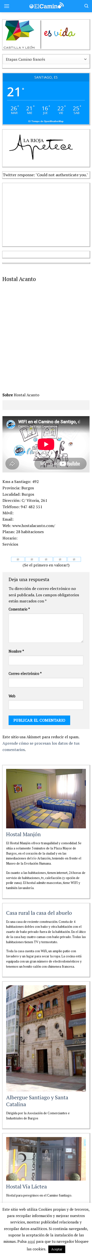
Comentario (19, 609)
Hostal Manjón (23, 834)
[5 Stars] (74, 559)
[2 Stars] (32, 559)
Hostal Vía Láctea (26, 1186)
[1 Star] (18, 559)
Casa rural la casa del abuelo (39, 912)
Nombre (16, 651)
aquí (31, 1241)
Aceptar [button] (56, 1249)
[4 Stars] (60, 559)
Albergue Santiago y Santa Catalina (37, 1101)
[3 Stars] (46, 559)
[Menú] (7, 6)
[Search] (86, 6)
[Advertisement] (39, 213)
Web (12, 696)
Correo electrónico (25, 673)
